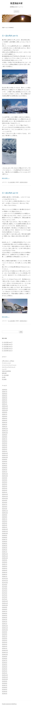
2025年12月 (5, 406)
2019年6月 (4, 541)
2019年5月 (4, 543)
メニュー (16, 11)
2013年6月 (4, 687)
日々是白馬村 (11, 182)
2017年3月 (4, 595)
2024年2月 (4, 449)
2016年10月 (5, 605)
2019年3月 (4, 547)
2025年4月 (4, 420)
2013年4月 (4, 691)
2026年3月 (4, 400)
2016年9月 (4, 607)
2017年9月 (4, 584)
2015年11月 (5, 627)
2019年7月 (4, 539)
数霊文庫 (4, 373)
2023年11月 (5, 455)
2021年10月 (5, 498)
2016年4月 (4, 617)
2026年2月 (4, 402)
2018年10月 (5, 558)
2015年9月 (4, 632)
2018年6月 (4, 566)
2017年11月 (5, 580)
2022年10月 (5, 475)
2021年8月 (4, 502)
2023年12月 (5, 453)
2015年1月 (4, 648)
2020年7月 (4, 519)
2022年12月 (5, 473)
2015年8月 (4, 634)
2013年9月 (4, 681)
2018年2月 (4, 574)
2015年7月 (4, 636)
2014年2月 (4, 671)
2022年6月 (4, 482)
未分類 (3, 377)
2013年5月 (4, 689)
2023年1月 (4, 471)
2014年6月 (4, 662)
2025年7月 (4, 414)
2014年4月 (4, 666)
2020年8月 (4, 517)
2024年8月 (4, 436)
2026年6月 (4, 393)
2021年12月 (5, 494)
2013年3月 (4, 693)
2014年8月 (4, 658)
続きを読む (5, 178)
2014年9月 (4, 656)
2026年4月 (4, 397)
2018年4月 (4, 570)
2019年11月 (5, 531)
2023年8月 (4, 461)
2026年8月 (4, 389)
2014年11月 (5, 652)
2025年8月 (4, 412)
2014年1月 (4, 673)
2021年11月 (5, 496)
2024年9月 (4, 434)
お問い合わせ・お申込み (8, 361)
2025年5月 (4, 418)
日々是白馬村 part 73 (7, 350)
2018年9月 (4, 560)
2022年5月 (4, 484)
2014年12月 (5, 650)
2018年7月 (4, 564)
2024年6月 (4, 441)
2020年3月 (4, 525)
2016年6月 (4, 613)
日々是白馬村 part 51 (10, 36)
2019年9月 (4, 535)
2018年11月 (5, 556)
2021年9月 (4, 500)
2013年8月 (4, 683)
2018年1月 (4, 576)
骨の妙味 (4, 379)
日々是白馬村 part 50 (10, 193)
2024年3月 (4, 447)
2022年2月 (4, 490)
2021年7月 (4, 504)
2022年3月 (4, 488)
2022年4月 (4, 486)
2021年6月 (4, 506)
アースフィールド (6, 363)
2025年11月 (5, 408)
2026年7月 (4, 391)
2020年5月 (4, 521)
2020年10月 (5, 512)
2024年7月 (4, 439)
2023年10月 (5, 457)
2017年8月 (4, 586)
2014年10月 (5, 654)
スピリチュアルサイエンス (8, 367)
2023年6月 (4, 465)
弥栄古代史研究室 (6, 371)
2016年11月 (5, 603)
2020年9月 (4, 515)
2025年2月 (4, 424)
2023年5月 (4, 467)
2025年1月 (4, 426)
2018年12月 (5, 554)
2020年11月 (5, 510)
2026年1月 (4, 404)
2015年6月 (4, 638)
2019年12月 (5, 529)
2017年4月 (4, 593)
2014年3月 (4, 669)
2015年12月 (5, 625)
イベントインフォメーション (9, 365)
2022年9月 (4, 478)
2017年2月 (4, 597)
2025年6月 (4, 416)
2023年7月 (4, 463)
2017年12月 (5, 578)
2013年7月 (4, 685)
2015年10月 (5, 630)
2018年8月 (4, 562)
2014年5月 (4, 664)
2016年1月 (4, 623)
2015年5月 (4, 640)
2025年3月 (4, 422)
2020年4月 (4, 523)
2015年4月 (4, 642)
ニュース (4, 369)
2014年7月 (4, 660)
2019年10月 (5, 533)
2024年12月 (5, 428)
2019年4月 (4, 545)
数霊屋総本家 (16, 3)
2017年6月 (4, 588)
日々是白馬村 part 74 (7, 348)
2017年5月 (4, 590)
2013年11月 (5, 677)
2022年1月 (4, 492)
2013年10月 (5, 679)
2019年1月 (4, 551)
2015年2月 (4, 646)
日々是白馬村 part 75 (7, 346)
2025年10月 (5, 410)
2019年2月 (4, 549)
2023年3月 (4, 469)
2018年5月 (4, 568)
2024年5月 (4, 443)
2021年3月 (4, 508)
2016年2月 (4, 621)
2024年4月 (4, 445)
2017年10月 (5, 582)
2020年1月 (4, 527)
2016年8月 (4, 609)
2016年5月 (4, 615)
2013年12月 (5, 675)
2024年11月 (5, 430)
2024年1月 (4, 451)
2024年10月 (5, 432)
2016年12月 (5, 601)
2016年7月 (4, 611)
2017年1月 (4, 599)
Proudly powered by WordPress (9, 704)
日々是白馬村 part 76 (7, 344)
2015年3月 (4, 644)
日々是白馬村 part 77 (7, 342)
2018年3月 (4, 572)
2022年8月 (4, 480)
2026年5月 (4, 395)
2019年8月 (4, 537)
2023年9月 (4, 459)
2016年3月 (4, 619)
